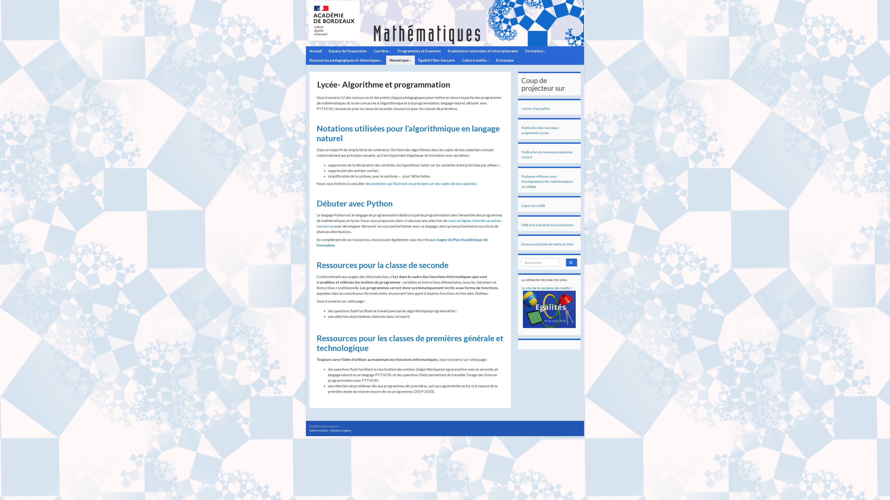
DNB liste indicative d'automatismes (547, 225)
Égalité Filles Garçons (436, 60)
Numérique (400, 60)
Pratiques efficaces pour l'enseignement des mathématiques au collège (547, 181)
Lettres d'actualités (535, 108)
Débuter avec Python (355, 203)
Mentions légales (340, 430)
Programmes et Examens (419, 51)
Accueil (315, 51)
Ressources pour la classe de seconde (382, 265)
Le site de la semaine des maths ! (546, 288)
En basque (505, 60)
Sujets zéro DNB (533, 206)
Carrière (381, 51)
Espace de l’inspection (348, 51)
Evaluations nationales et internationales (483, 51)
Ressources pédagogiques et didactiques (345, 60)
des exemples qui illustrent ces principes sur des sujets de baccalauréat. (421, 183)
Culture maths (474, 60)
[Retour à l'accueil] (445, 23)
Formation (534, 51)
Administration (318, 430)
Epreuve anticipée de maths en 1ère (547, 244)
